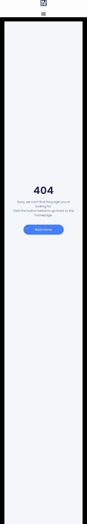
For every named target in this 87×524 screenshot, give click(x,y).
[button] (43, 13)
